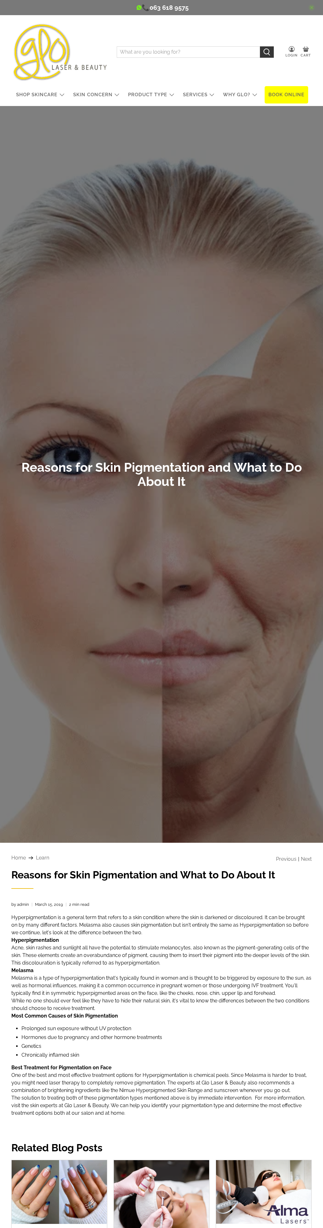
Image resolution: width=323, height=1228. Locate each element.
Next (306, 859)
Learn (42, 857)
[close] (311, 7)
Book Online (286, 94)
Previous (286, 859)
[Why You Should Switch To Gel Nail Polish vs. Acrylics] (59, 1192)
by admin (20, 904)
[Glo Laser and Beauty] (59, 52)
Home (18, 857)
